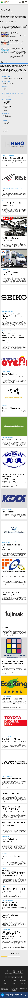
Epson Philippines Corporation (9, 840)
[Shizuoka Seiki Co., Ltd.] (14, 435)
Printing (11, 900)
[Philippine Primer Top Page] (4, 3)
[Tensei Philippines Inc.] (14, 403)
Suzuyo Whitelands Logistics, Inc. (10, 273)
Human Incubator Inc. (11, 856)
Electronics (6, 102)
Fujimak (5, 627)
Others (5, 110)
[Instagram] (12, 976)
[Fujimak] (14, 623)
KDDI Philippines (9, 512)
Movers (5, 130)
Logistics (5, 128)
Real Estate (5, 113)
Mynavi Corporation (10, 793)
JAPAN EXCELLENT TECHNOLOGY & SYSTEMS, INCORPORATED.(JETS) (13, 873)
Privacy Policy (13, 980)
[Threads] (18, 976)
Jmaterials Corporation (11, 778)
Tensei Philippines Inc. (11, 408)
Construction (6, 81)
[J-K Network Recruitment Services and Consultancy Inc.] (14, 657)
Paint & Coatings (7, 106)
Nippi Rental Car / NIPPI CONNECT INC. (12, 204)
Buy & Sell (6, 122)
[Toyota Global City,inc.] (14, 735)
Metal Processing (13, 574)
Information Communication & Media (12, 93)
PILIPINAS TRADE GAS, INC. (14, 889)
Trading (4, 120)
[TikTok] (15, 976)
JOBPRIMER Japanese (23, 988)
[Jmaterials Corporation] (14, 774)
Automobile (6, 101)
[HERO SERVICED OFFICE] (14, 153)
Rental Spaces (7, 116)
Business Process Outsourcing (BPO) (12, 78)
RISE (4, 191)
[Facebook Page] (6, 976)
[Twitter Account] (9, 976)
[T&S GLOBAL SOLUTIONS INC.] (14, 572)
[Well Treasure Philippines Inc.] (14, 539)
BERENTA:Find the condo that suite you (4, 989)
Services (4, 127)
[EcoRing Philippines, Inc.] (14, 694)
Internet (5, 94)
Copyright (4, 983)
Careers (14, 983)
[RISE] (14, 186)
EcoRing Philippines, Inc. (12, 699)
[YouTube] (21, 976)
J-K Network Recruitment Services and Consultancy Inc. (13, 663)
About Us (4, 980)
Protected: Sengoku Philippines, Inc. (10, 593)
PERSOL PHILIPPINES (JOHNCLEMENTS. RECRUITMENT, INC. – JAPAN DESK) (11, 935)
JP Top (19, 2)
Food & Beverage (7, 103)
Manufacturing (6, 99)
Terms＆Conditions (23, 980)
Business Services (7, 76)
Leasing (5, 89)
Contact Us (23, 983)
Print (5, 107)
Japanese (4, 985)
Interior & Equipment (8, 83)
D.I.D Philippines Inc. (10, 238)
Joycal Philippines (9, 374)
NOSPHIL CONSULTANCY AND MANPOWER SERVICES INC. (13, 476)
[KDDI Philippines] (14, 507)
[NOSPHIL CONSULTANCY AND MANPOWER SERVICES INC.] (14, 470)
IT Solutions (6, 96)
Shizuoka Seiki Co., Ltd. (11, 439)
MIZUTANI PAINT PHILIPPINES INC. (9, 903)
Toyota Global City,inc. (11, 739)
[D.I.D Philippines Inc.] (14, 235)
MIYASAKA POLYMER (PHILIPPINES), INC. (11, 808)
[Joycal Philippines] (14, 370)
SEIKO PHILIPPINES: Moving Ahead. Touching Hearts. (12, 316)
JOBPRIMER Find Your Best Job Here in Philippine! (14, 989)
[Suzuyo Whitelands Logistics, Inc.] (14, 268)
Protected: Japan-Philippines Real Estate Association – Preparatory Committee (13, 336)
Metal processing (7, 105)
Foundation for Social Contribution (11, 916)
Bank (5, 88)
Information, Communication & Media (10, 188)
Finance (4, 86)
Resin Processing (7, 108)
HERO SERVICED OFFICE (12, 158)
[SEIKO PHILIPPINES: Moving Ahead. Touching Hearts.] (14, 309)
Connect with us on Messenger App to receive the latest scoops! (13, 995)
